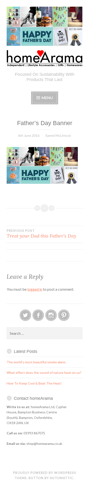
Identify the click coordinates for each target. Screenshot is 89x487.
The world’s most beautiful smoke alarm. (36, 362)
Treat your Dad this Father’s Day (41, 234)
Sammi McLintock (58, 135)
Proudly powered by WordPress (44, 473)
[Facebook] (38, 315)
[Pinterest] (64, 315)
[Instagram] (51, 315)
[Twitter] (25, 315)
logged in (34, 289)
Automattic (61, 478)
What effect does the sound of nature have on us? (44, 372)
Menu (47, 97)
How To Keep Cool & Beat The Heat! (34, 383)
